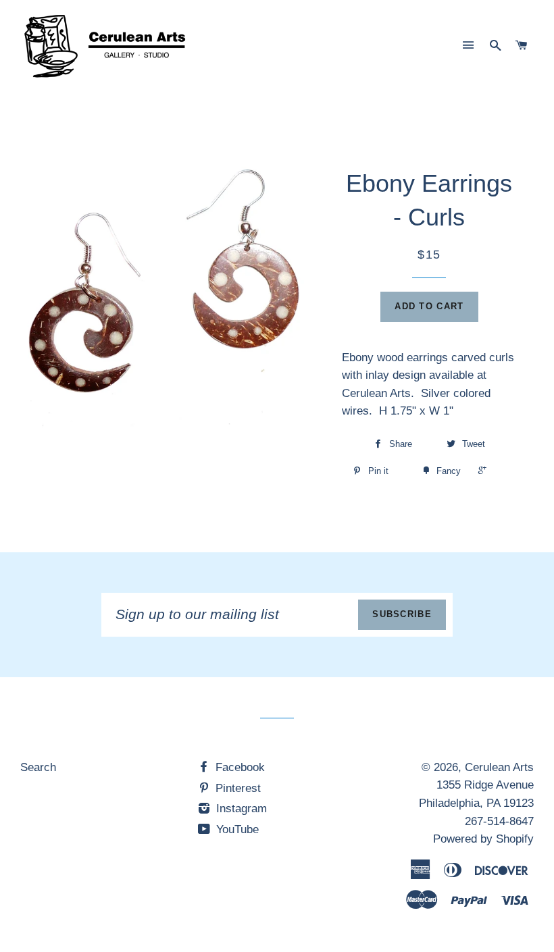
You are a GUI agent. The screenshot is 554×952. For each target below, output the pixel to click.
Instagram (240, 808)
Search (38, 767)
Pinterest (236, 788)
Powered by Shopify (483, 838)
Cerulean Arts (499, 767)
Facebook (238, 767)
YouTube (236, 829)
